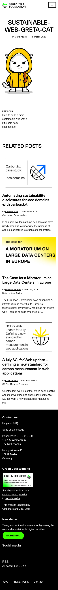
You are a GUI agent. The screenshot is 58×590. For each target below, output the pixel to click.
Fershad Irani (11, 211)
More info (13, 535)
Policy (19, 293)
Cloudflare (8, 509)
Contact (38, 582)
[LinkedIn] (4, 552)
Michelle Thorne (13, 289)
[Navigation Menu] (52, 5)
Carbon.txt (7, 215)
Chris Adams (21, 37)
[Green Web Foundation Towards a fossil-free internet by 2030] (14, 5)
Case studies (20, 215)
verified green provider (14, 494)
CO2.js (5, 384)
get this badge (12, 498)
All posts (7, 566)
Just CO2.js (20, 566)
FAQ (5, 582)
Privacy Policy (21, 582)
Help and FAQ (10, 423)
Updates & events (19, 384)
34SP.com (24, 509)
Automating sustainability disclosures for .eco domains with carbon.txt (25, 200)
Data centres (8, 293)
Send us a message (13, 429)
